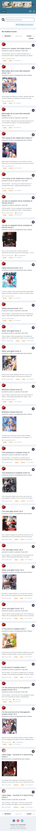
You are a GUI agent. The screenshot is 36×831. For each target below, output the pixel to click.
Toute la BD (24, 50)
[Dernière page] (34, 36)
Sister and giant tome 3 (11, 331)
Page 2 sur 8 (18, 36)
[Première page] (2, 36)
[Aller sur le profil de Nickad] (4, 750)
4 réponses (19, 213)
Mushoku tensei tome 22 (12, 390)
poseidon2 (5, 50)
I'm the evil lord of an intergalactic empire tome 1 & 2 (16, 689)
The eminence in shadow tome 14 (16, 452)
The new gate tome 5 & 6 (12, 511)
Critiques (29, 75)
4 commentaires (21, 255)
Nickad (4, 759)
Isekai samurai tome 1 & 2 (12, 268)
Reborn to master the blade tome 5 (16, 48)
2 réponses (17, 699)
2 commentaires (18, 742)
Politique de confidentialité (18, 824)
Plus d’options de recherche (25, 24)
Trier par (31, 38)
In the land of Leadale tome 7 (14, 629)
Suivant (29, 36)
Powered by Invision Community (18, 828)
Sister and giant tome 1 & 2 (13, 570)
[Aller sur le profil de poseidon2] (4, 44)
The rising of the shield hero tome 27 (17, 138)
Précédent (7, 36)
